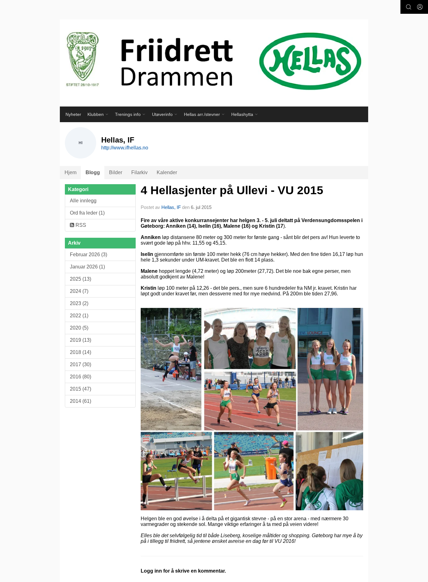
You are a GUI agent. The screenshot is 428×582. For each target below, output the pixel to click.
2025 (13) (80, 279)
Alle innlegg (83, 200)
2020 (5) (79, 327)
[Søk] (408, 7)
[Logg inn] (419, 7)
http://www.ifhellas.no (124, 147)
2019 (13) (80, 340)
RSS (80, 225)
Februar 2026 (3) (88, 254)
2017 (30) (80, 364)
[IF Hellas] (214, 63)
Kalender (167, 172)
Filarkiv (139, 172)
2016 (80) (80, 376)
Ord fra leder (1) (87, 213)
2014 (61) (80, 401)
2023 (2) (79, 303)
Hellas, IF (171, 207)
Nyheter (73, 114)
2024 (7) (79, 291)
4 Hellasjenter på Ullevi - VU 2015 (232, 190)
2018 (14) (80, 352)
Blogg (93, 172)
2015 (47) (80, 389)
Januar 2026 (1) (87, 266)
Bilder (115, 172)
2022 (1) (79, 315)
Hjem (70, 172)
